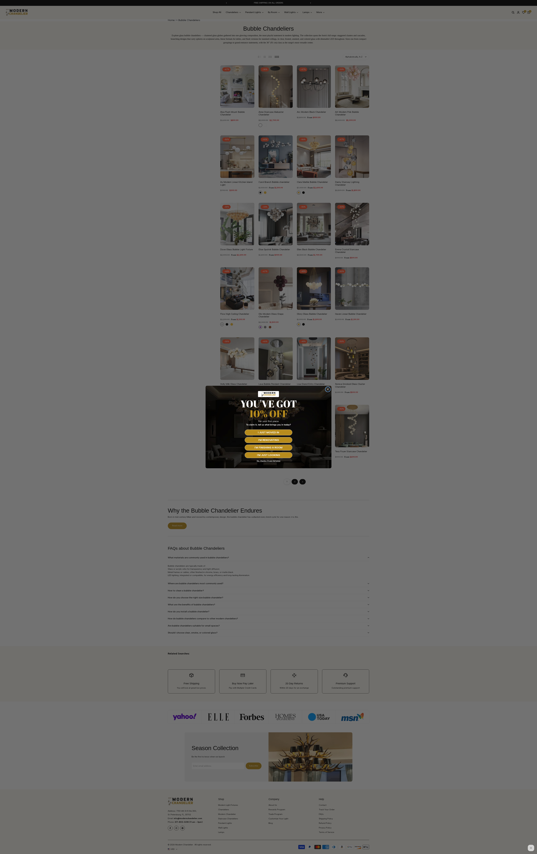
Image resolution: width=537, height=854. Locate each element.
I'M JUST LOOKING (268, 455)
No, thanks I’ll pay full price (268, 461)
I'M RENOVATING (268, 440)
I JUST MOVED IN (268, 432)
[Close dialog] (327, 389)
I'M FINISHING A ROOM (268, 447)
